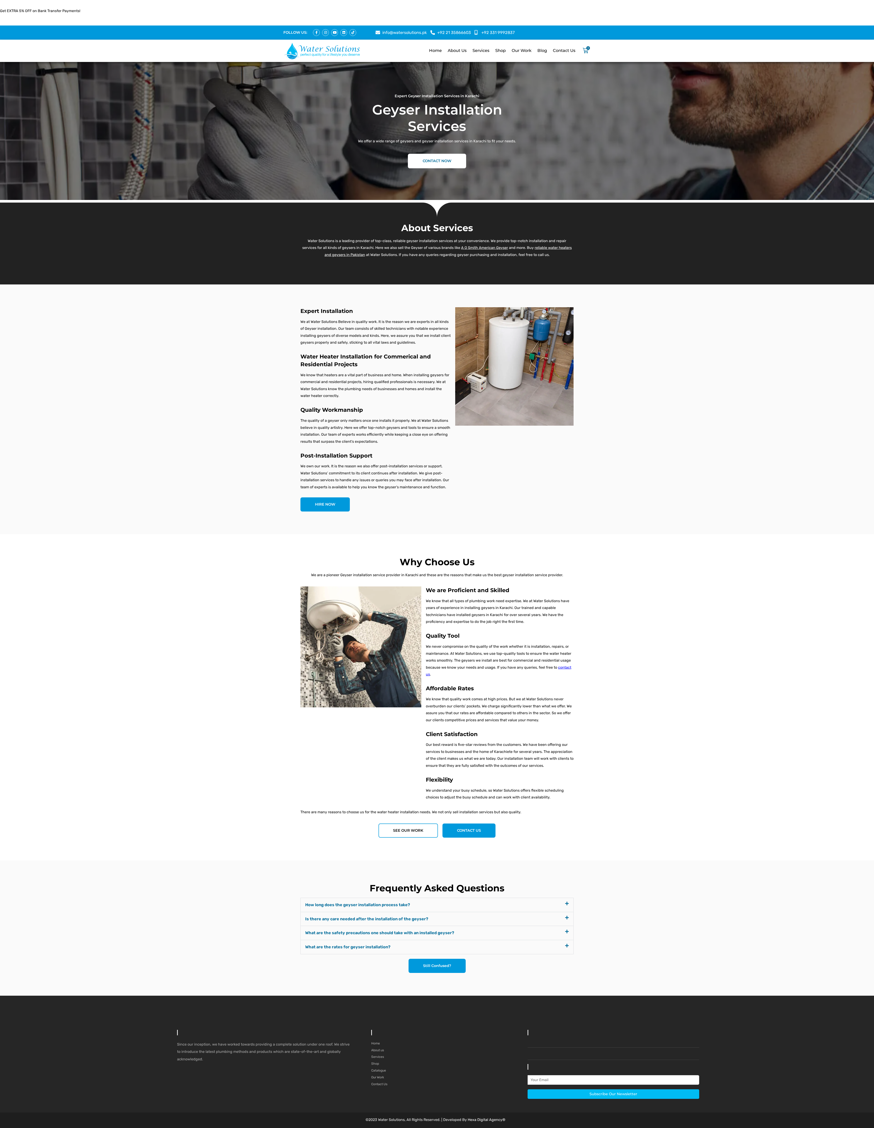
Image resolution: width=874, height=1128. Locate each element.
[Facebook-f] (316, 32)
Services (481, 51)
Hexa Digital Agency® (486, 1120)
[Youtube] (334, 32)
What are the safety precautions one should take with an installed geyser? (379, 932)
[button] (437, 905)
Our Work (521, 51)
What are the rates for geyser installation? (347, 946)
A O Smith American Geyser (484, 248)
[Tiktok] (352, 32)
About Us (457, 51)
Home (435, 51)
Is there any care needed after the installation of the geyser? (366, 918)
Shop (500, 51)
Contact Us (564, 51)
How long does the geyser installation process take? (357, 904)
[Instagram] (325, 32)
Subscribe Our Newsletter (613, 1094)
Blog (542, 51)
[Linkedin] (343, 32)
